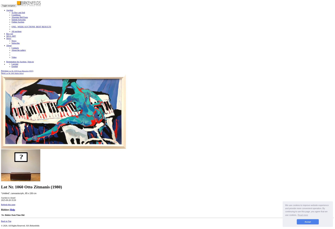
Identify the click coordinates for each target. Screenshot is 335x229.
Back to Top (6, 221)
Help (12, 209)
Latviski (15, 64)
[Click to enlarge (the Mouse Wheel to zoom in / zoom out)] (63, 148)
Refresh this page (8, 205)
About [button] (9, 45)
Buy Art (9, 34)
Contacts (15, 48)
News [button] (8, 38)
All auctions (16, 31)
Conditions (16, 15)
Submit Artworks (19, 20)
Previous (17, 71)
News (14, 41)
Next (12, 73)
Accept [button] (308, 222)
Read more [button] (303, 215)
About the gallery (19, 50)
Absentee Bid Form (20, 17)
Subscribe (16, 43)
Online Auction (18, 22)
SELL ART (11, 36)
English (15, 66)
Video (14, 57)
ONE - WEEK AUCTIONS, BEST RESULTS (31, 27)
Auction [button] (9, 10)
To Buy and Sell (18, 13)
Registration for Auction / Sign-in (20, 62)
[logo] (29, 5)
